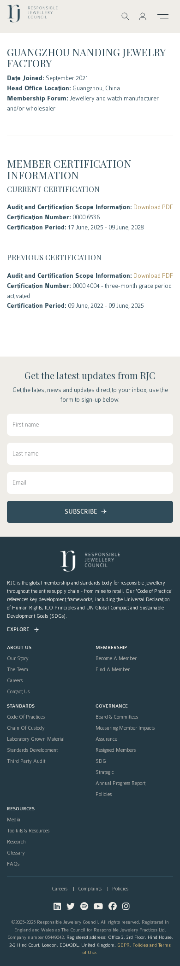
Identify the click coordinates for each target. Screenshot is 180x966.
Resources (21, 809)
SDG (101, 761)
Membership (111, 647)
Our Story (18, 659)
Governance (112, 706)
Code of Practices (26, 717)
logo (32, 16)
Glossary (16, 853)
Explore (18, 629)
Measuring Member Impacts (125, 728)
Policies (104, 794)
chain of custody (26, 728)
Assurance (106, 739)
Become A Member (116, 659)
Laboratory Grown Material (36, 739)
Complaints (90, 889)
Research (16, 842)
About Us (19, 647)
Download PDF (153, 207)
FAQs (13, 864)
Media (13, 820)
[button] (142, 16)
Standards (21, 706)
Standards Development (32, 750)
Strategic (105, 772)
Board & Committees (117, 717)
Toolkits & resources (28, 831)
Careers (15, 681)
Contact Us (18, 692)
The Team (17, 670)
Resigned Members (116, 750)
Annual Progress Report (120, 783)
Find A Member (113, 670)
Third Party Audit (26, 761)
